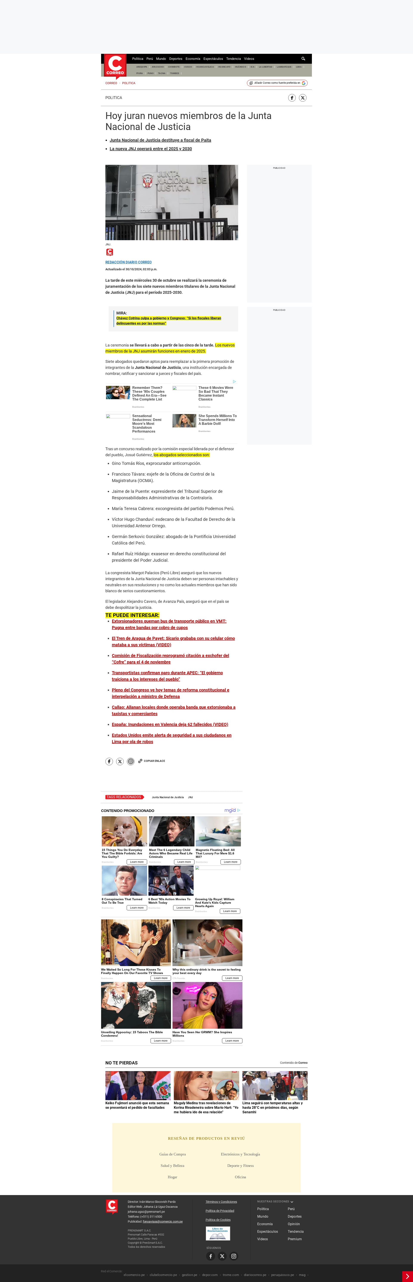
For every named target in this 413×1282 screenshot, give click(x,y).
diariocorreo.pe (255, 1275)
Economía (193, 59)
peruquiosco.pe (282, 1275)
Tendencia (233, 59)
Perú (149, 59)
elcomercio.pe (134, 1275)
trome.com (231, 1275)
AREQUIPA (141, 67)
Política (137, 59)
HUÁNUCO (240, 67)
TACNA (162, 73)
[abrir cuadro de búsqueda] (303, 59)
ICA (252, 67)
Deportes (175, 59)
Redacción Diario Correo (128, 262)
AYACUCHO (158, 67)
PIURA (139, 73)
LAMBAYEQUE (284, 67)
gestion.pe (189, 1275)
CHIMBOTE (174, 67)
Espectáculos (213, 59)
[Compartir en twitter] (303, 98)
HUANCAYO (224, 67)
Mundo (161, 59)
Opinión (294, 1224)
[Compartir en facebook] (292, 98)
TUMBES (174, 73)
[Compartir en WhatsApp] (130, 761)
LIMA (299, 67)
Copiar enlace (154, 760)
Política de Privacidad (220, 1210)
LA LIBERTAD (266, 67)
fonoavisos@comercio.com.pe (163, 1221)
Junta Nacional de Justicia (168, 797)
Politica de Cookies (218, 1220)
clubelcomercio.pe (163, 1275)
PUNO (151, 73)
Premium (295, 1239)
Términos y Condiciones (221, 1201)
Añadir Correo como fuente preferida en (277, 82)
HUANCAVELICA (205, 67)
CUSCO (188, 67)
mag (302, 1275)
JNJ (190, 797)
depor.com (210, 1275)
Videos (249, 59)
